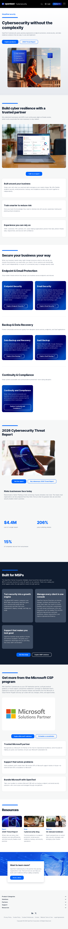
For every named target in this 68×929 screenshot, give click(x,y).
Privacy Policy (8, 917)
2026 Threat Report (28, 42)
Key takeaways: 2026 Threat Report (42, 481)
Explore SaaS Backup (46, 356)
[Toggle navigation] (64, 4)
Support (4, 905)
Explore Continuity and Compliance (17, 407)
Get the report (19, 481)
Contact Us (57, 4)
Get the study (23, 655)
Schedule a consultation (46, 736)
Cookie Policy (16, 917)
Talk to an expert (33, 174)
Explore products (10, 42)
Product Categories (8, 896)
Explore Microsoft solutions (23, 736)
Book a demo (17, 878)
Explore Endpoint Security (15, 306)
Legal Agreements (59, 917)
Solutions (5, 899)
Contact (37, 917)
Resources (5, 907)
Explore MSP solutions (42, 655)
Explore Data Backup (13, 356)
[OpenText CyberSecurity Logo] (14, 4)
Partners (5, 902)
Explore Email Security (47, 306)
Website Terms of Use (47, 917)
